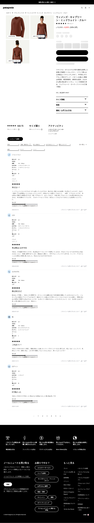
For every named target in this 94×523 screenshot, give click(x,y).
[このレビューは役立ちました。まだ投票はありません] (81, 210)
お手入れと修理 (43, 486)
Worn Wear (67, 485)
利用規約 (23, 489)
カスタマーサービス (44, 468)
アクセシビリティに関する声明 (46, 509)
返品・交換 (41, 492)
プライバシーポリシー (11, 489)
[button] (17, 27)
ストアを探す (42, 473)
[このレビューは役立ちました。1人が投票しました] (81, 311)
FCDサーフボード (69, 488)
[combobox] (13, 144)
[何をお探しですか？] (82, 8)
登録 (7, 484)
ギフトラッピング (43, 503)
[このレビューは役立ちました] (81, 406)
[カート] (85, 8)
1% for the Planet (69, 509)
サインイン (41, 497)
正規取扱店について (83, 495)
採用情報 (66, 478)
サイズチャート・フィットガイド (46, 480)
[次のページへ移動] (60, 416)
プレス (65, 468)
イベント (66, 481)
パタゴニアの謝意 (83, 468)
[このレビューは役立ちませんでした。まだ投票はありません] (84, 210)
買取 (52, 497)
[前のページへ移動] (34, 416)
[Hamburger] (89, 8)
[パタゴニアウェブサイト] (8, 8)
